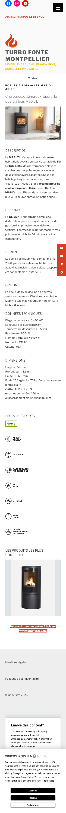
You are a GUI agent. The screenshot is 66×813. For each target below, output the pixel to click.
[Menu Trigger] (58, 7)
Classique (36, 296)
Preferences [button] (48, 781)
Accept (33, 791)
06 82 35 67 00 (34, 16)
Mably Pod (11, 300)
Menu (35, 78)
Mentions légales (16, 662)
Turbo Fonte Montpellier (27, 55)
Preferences (33, 805)
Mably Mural (29, 300)
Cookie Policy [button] (27, 777)
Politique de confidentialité (22, 678)
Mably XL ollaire (15, 305)
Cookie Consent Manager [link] (17, 756)
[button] (33, 588)
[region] (33, 588)
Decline (33, 798)
